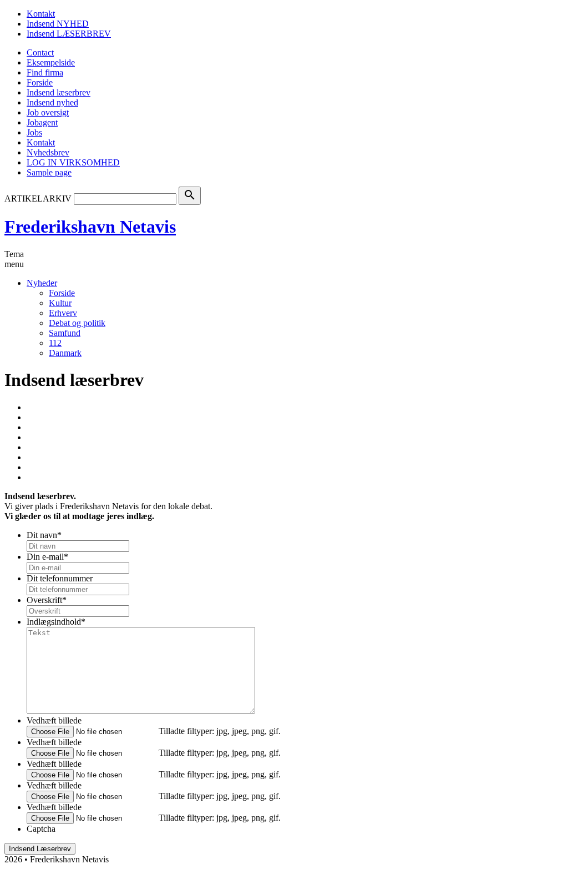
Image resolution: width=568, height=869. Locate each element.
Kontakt (41, 13)
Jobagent (42, 122)
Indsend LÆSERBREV (69, 33)
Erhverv (63, 313)
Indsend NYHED (58, 23)
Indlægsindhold (56, 621)
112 (55, 343)
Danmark (65, 353)
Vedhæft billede (54, 720)
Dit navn (44, 535)
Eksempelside (51, 62)
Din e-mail (47, 556)
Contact (40, 52)
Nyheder (42, 283)
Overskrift (47, 600)
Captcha (41, 828)
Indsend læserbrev (58, 92)
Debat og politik (77, 323)
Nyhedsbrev (48, 152)
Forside (40, 82)
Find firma (45, 72)
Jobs (34, 132)
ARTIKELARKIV (38, 198)
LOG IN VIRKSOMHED (73, 162)
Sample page (49, 172)
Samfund (64, 333)
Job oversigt (48, 112)
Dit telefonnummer (60, 578)
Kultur (60, 303)
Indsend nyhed (52, 102)
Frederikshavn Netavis (90, 227)
